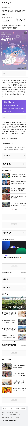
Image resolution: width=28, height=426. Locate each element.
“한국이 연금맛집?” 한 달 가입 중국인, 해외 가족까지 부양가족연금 (19, 382)
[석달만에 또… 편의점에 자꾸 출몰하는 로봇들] (7, 369)
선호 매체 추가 (7, 20)
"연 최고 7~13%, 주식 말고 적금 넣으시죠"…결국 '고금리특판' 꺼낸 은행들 (10, 337)
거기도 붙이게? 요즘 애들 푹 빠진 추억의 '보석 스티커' (18, 197)
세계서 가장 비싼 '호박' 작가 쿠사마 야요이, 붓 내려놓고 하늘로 (19, 390)
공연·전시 (7, 7)
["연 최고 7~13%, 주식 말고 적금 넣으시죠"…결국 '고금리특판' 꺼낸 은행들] (22, 339)
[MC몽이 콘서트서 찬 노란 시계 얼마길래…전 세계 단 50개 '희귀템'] (6, 185)
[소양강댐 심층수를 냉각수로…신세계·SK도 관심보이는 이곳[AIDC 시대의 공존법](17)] (22, 331)
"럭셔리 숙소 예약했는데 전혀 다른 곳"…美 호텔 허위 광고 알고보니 (18, 190)
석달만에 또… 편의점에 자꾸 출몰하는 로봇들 (19, 366)
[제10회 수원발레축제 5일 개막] (14, 50)
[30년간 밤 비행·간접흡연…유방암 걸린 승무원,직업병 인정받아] (6, 206)
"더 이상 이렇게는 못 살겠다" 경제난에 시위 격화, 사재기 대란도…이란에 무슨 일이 (14, 105)
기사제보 (15, 415)
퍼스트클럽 (4, 415)
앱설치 (10, 408)
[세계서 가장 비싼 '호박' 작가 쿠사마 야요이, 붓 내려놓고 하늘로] (7, 392)
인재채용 (16, 412)
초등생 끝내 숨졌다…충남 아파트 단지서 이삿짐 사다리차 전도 (14, 108)
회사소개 (3, 412)
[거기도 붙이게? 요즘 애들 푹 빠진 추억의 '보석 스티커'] (6, 199)
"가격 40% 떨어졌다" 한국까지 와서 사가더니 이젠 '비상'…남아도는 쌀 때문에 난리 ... (14, 111)
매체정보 (18, 417)
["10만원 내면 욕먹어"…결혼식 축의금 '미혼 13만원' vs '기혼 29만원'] (22, 316)
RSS (19, 415)
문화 (3, 7)
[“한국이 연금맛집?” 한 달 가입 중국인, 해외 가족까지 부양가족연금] (7, 384)
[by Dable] (23, 345)
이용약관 (12, 417)
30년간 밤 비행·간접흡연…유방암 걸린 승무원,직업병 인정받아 (18, 204)
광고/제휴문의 (10, 412)
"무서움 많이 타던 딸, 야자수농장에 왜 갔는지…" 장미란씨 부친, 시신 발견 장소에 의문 (15, 307)
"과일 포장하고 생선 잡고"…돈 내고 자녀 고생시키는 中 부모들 (18, 175)
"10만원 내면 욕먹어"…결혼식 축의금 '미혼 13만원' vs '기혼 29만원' (10, 314)
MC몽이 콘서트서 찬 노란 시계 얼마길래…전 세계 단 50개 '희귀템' (18, 182)
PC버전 (17, 408)
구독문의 (10, 415)
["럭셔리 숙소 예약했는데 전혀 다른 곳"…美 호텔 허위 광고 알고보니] (6, 192)
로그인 (4, 408)
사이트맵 (23, 408)
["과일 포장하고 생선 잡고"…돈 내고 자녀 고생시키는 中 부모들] (6, 177)
